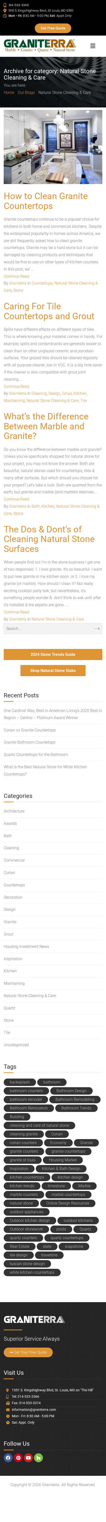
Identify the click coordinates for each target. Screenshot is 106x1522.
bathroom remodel (26, 1099)
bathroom (51, 1082)
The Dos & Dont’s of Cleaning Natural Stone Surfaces (49, 539)
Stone (18, 290)
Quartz (9, 1008)
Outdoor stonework (26, 1229)
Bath (36, 506)
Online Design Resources (67, 1203)
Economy (58, 1142)
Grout (67, 393)
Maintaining (14, 400)
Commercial (14, 860)
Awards (10, 823)
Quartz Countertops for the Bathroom (36, 754)
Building (17, 1116)
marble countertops (68, 1194)
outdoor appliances (26, 1211)
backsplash (20, 1082)
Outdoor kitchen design (30, 1220)
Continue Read (16, 276)
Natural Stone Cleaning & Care (52, 400)
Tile (83, 400)
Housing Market (63, 1160)
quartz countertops (67, 1237)
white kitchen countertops (32, 1272)
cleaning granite (24, 1134)
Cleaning (39, 393)
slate (47, 1246)
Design (54, 393)
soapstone (74, 1246)
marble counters (24, 1194)
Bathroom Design (71, 1090)
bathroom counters (26, 1090)
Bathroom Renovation (29, 1108)
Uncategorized (16, 1044)
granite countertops (68, 1151)
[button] (92, 46)
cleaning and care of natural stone (39, 1125)
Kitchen (80, 393)
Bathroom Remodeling (74, 1099)
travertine (49, 1255)
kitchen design (70, 1177)
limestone (56, 1186)
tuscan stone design (27, 1263)
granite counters (24, 1151)
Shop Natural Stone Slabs (53, 670)
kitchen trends (22, 1186)
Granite (10, 921)
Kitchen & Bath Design (61, 1168)
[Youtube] (28, 1457)
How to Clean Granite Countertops (46, 201)
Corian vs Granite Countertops (30, 730)
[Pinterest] (18, 1457)
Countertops (42, 283)
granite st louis (22, 1160)
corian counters (23, 1142)
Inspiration (13, 959)
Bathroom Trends (76, 1108)
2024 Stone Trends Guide (53, 654)
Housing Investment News (26, 946)
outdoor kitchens (78, 1220)
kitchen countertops (27, 1177)
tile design (19, 1255)
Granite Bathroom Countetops (29, 742)
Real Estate (19, 1246)
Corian (9, 872)
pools (61, 1229)
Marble (84, 1186)
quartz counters (23, 1237)
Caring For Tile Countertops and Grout (49, 311)
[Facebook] (8, 1457)
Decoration (13, 897)
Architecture (14, 811)
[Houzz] (38, 1457)
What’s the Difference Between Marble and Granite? (46, 426)
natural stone (21, 1203)
